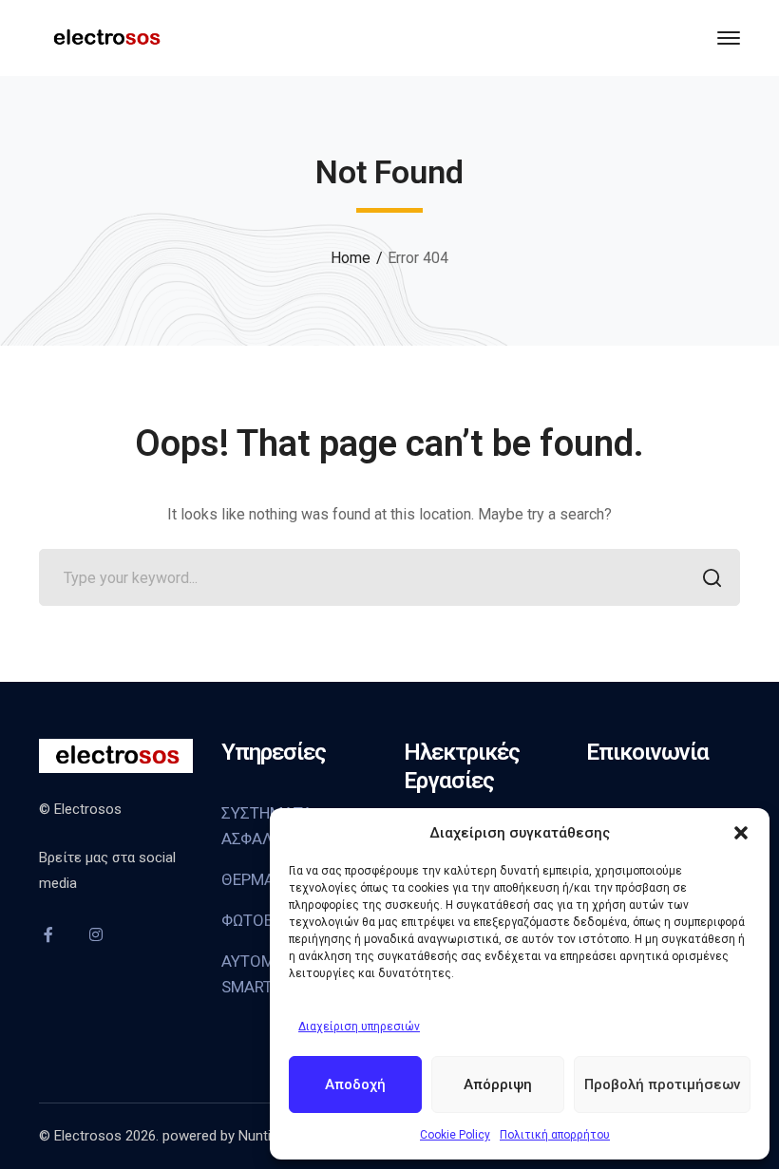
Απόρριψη (498, 1084)
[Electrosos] (105, 37)
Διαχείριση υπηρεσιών (359, 1026)
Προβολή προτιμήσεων (662, 1084)
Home (350, 258)
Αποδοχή (355, 1084)
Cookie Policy (455, 1134)
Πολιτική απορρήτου (555, 1134)
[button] (741, 832)
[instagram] (95, 934)
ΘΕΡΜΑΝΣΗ (263, 879)
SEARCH (711, 577)
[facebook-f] (48, 934)
